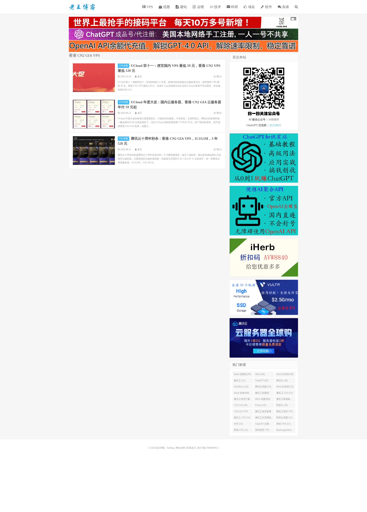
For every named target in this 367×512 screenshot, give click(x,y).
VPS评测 (123, 65)
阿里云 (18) (282, 405)
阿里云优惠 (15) (284, 417)
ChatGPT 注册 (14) (262, 425)
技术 (217, 7)
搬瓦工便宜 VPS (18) (284, 412)
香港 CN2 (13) (241, 430)
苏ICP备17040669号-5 (208, 448)
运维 (200, 7)
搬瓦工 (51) (239, 380)
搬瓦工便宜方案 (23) (242, 400)
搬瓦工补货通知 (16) (263, 418)
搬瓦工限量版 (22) (283, 400)
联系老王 (191, 448)
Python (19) (260, 405)
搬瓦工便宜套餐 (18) (263, 412)
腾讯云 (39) (282, 380)
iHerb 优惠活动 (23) (262, 400)
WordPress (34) (241, 386)
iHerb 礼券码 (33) (284, 386)
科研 (234, 7)
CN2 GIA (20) (240, 405)
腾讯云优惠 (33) (263, 386)
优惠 (166, 7)
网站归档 (180, 448)
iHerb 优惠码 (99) (242, 374)
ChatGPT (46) (261, 380)
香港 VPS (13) (283, 424)
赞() (219, 76)
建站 (183, 7)
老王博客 (82, 7)
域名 (251, 7)
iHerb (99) (260, 374)
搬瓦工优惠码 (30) (262, 394)
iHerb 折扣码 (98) (284, 374)
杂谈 (285, 7)
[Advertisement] (183, 477)
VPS (149, 7)
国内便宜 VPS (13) (262, 431)
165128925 (275, 125)
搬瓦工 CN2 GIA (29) (284, 394)
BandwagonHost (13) (284, 431)
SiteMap (170, 448)
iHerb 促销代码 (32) (241, 394)
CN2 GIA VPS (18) (241, 412)
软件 (268, 7)
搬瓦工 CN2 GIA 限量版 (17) (242, 418)
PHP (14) (238, 424)
